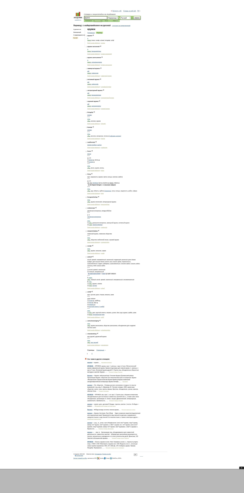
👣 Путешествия (79, 455)
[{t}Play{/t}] (93, 35)
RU (138, 11)
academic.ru (78, 20)
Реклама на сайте (106, 454)
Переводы (97, 20)
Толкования (88, 20)
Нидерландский (77, 32)
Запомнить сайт (117, 11)
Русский (75, 37)
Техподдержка (98, 454)
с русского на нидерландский (121, 25)
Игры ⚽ (115, 20)
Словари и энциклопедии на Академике (100, 14)
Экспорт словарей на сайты (80, 458)
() (115, 136)
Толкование (91, 33)
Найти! (137, 18)
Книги (106, 20)
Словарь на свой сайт (129, 11)
